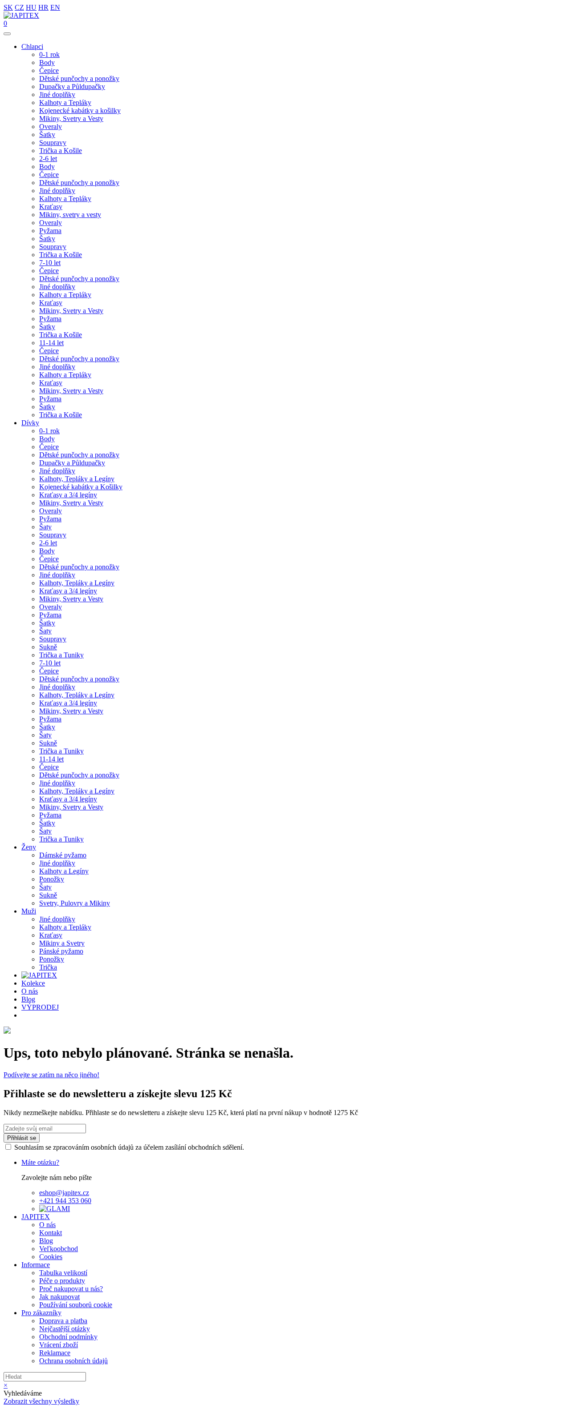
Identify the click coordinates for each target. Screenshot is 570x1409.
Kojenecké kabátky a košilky (80, 110)
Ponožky (51, 879)
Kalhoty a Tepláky (65, 102)
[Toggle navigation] (7, 33)
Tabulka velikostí (63, 1272)
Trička (48, 967)
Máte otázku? (40, 1162)
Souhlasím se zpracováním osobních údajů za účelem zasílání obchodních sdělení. (129, 1147)
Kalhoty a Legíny (64, 871)
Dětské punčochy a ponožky (79, 78)
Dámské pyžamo (62, 855)
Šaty (45, 527)
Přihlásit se (21, 1138)
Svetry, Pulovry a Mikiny (74, 903)
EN (55, 7)
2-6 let (48, 158)
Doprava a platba (63, 1320)
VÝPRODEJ (40, 1007)
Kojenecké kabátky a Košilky (80, 487)
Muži (28, 911)
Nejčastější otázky (64, 1329)
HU (31, 7)
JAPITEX (35, 1216)
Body (47, 62)
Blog (28, 999)
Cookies (50, 1256)
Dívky (30, 423)
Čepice (49, 70)
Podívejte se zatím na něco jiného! (51, 1075)
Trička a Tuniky (61, 655)
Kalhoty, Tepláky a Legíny (76, 479)
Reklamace (54, 1353)
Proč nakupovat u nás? (71, 1288)
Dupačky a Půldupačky (72, 86)
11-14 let (51, 342)
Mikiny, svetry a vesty (70, 214)
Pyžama (50, 230)
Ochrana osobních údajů (73, 1361)
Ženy (28, 847)
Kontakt (50, 1232)
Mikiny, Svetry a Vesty (71, 118)
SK (8, 7)
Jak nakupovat (59, 1296)
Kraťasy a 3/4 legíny (68, 495)
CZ (19, 7)
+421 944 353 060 (65, 1200)
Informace (35, 1264)
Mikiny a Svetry (62, 943)
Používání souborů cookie (75, 1304)
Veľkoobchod (58, 1248)
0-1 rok (49, 54)
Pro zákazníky (41, 1312)
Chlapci (32, 46)
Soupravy (52, 142)
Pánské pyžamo (61, 951)
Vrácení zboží (58, 1345)
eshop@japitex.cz (64, 1192)
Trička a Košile (60, 150)
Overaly (50, 126)
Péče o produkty (62, 1280)
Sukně (48, 647)
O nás (29, 991)
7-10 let (50, 262)
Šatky (47, 134)
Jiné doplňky (57, 94)
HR (43, 7)
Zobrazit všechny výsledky (41, 1401)
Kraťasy (50, 206)
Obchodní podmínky (68, 1337)
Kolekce (33, 983)
